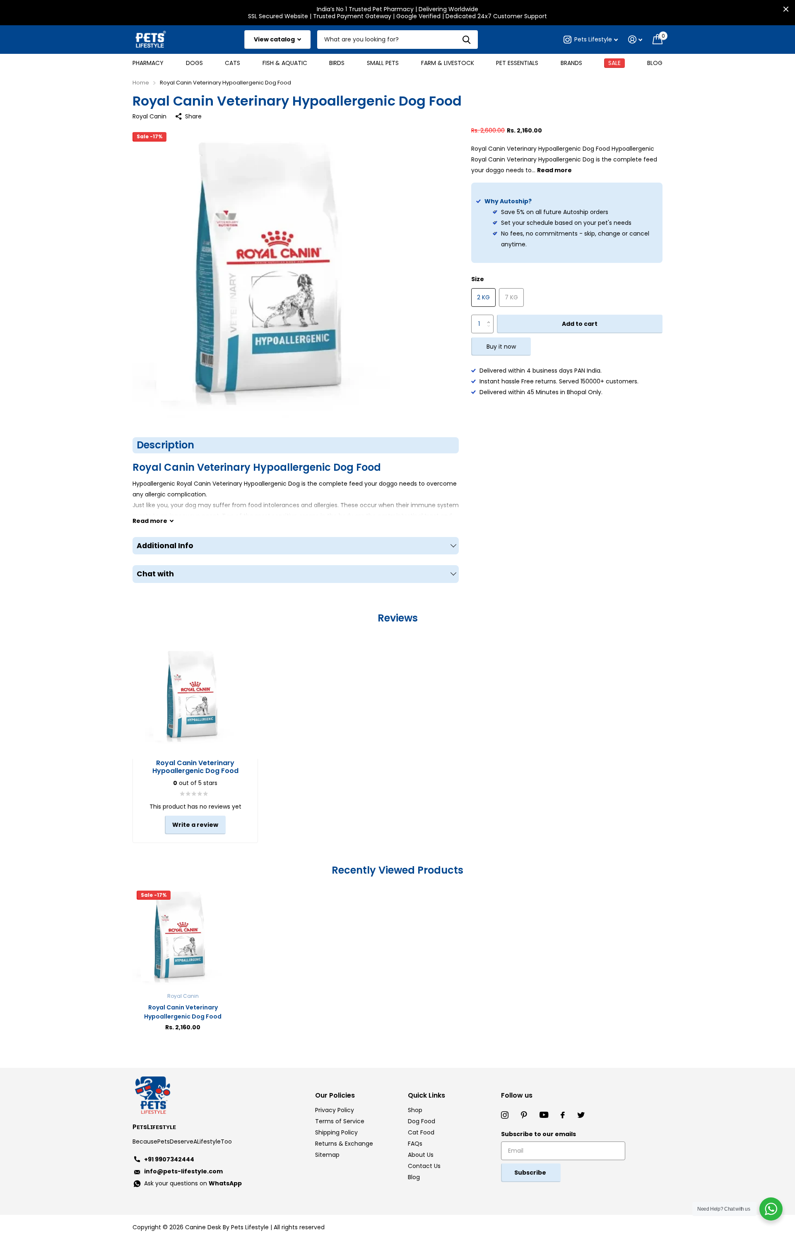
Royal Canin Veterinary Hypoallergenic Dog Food (183, 1012)
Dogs (194, 63)
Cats (232, 63)
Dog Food (421, 1121)
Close (786, 9)
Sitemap (327, 1155)
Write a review (195, 825)
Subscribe (530, 1172)
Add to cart (579, 324)
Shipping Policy (336, 1132)
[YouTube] (544, 1115)
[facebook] (563, 1115)
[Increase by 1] (490, 318)
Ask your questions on (193, 1183)
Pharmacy (148, 63)
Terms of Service (339, 1121)
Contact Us (424, 1166)
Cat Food (421, 1132)
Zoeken (466, 39)
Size (477, 279)
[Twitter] (581, 1115)
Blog (654, 63)
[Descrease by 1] (490, 331)
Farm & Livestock (447, 63)
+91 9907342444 (169, 1159)
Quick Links (426, 1095)
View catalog (275, 39)
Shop (415, 1110)
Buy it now (501, 347)
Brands (571, 63)
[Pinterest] (524, 1115)
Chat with (155, 574)
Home (140, 83)
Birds (336, 63)
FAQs (415, 1143)
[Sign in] (635, 39)
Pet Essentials (517, 63)
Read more (554, 170)
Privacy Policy (334, 1110)
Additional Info (165, 546)
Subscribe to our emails (538, 1134)
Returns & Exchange (344, 1143)
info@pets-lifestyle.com (183, 1171)
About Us (421, 1155)
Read (149, 521)
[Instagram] (504, 1115)
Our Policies (335, 1095)
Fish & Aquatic (285, 63)
